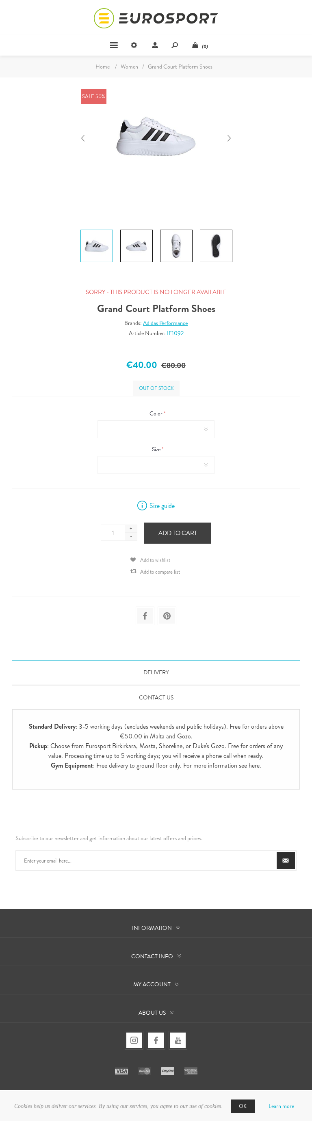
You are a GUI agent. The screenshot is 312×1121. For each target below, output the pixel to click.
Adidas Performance (165, 323)
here (254, 765)
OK (243, 1106)
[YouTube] (178, 1040)
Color (157, 413)
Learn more (281, 1106)
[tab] (156, 672)
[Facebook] (156, 1040)
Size (157, 449)
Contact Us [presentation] (156, 697)
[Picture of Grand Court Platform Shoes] (96, 229)
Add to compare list (160, 572)
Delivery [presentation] (156, 672)
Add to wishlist (155, 560)
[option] (97, 231)
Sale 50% (93, 96)
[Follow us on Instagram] (134, 1040)
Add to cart (177, 533)
